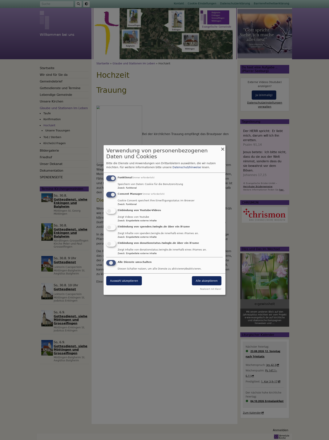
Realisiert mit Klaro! (210, 289)
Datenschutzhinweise (186, 167)
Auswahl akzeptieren (124, 280)
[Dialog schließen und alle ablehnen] (222, 147)
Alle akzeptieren (207, 280)
